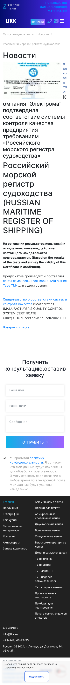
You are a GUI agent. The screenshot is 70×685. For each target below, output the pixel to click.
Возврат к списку (16, 327)
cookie (29, 667)
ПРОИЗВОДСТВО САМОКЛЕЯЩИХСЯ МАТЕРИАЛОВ (53, 7)
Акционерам (11, 542)
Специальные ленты (48, 536)
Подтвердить (36, 676)
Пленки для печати (47, 507)
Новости (43, 34)
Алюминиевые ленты (49, 501)
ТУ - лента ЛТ (44, 571)
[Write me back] (56, 21)
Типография (11, 514)
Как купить (10, 520)
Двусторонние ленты (49, 524)
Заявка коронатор (15, 548)
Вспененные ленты (47, 530)
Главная (8, 501)
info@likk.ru (10, 634)
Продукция (10, 507)
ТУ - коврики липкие (48, 587)
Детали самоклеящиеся (51, 552)
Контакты (9, 536)
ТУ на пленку (43, 558)
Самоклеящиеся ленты (18, 34)
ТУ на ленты (43, 564)
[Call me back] (50, 20)
